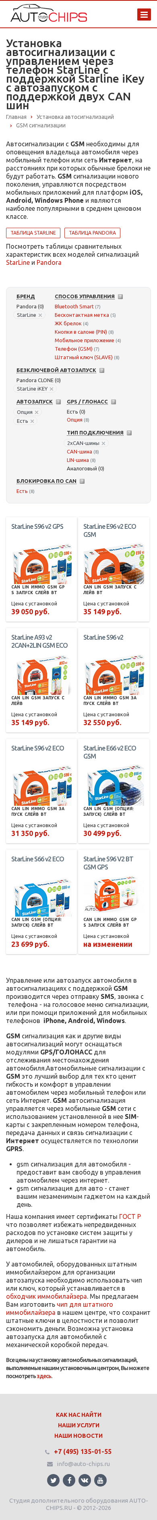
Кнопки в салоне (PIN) (81, 332)
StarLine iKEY (32, 388)
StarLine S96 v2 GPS (37, 526)
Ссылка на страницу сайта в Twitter (53, 1480)
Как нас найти (78, 1415)
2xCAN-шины (83, 443)
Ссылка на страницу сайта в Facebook (69, 1480)
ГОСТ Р (130, 1216)
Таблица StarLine (33, 232)
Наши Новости (78, 1436)
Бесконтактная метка (82, 315)
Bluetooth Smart (74, 306)
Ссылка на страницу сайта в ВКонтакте (84, 1480)
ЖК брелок (68, 323)
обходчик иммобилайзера (46, 1296)
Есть (22, 421)
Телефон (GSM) (74, 348)
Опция (25, 412)
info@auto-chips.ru (83, 1463)
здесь (44, 1376)
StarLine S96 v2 (103, 637)
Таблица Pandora (92, 232)
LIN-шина (78, 460)
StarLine (18, 262)
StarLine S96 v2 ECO (37, 748)
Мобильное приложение (84, 340)
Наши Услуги (78, 1425)
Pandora (49, 262)
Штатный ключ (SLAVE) (84, 357)
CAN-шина (79, 451)
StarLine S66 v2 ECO (37, 859)
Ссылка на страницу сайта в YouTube (100, 1480)
